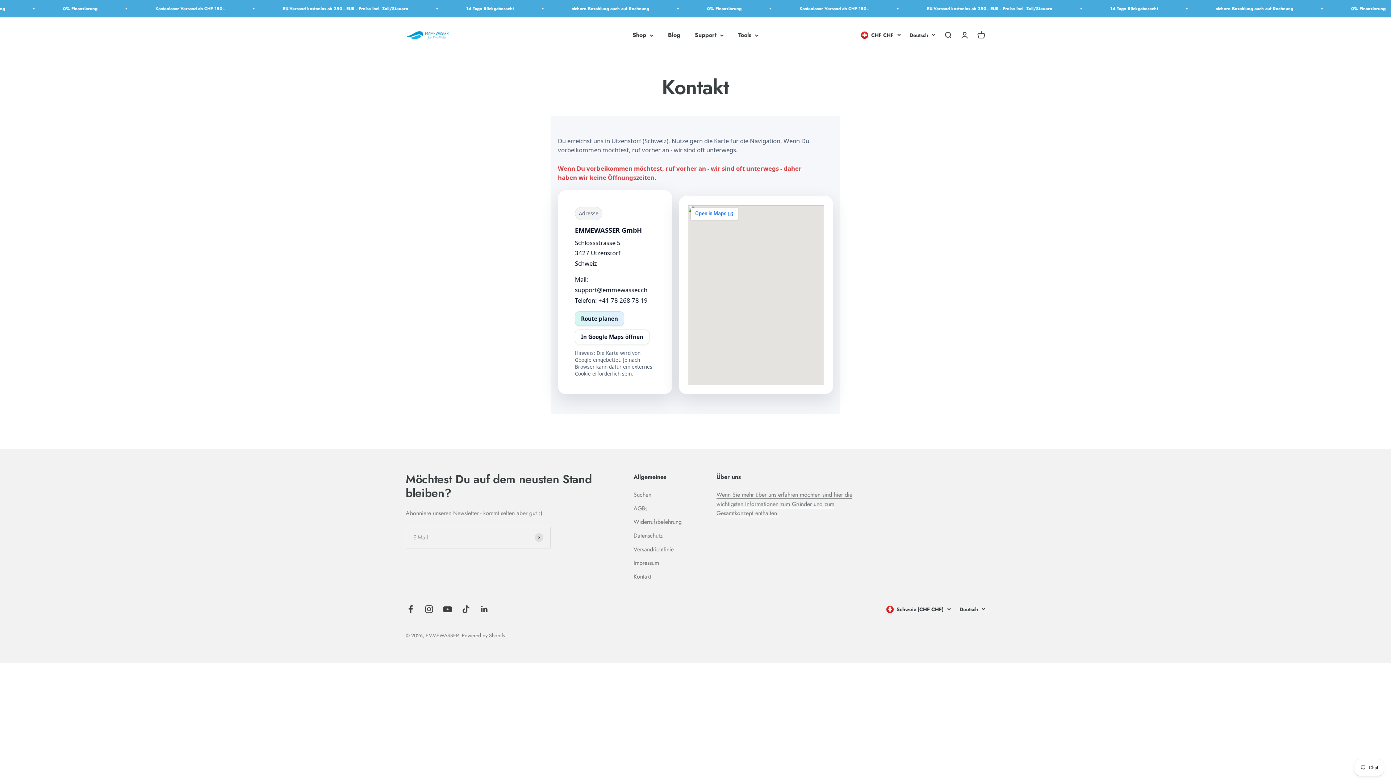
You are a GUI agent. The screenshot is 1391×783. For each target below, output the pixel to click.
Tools (744, 35)
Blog (674, 35)
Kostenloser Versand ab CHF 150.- (148, 8)
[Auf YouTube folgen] (447, 609)
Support (706, 35)
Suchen (642, 494)
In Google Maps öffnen (612, 336)
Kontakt (642, 576)
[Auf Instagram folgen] (429, 609)
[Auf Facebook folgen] (410, 609)
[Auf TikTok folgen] (466, 609)
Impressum (646, 563)
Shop (639, 35)
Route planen (599, 318)
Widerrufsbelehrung (658, 522)
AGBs (640, 508)
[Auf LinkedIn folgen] (484, 609)
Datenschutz (648, 535)
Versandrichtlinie (654, 549)
